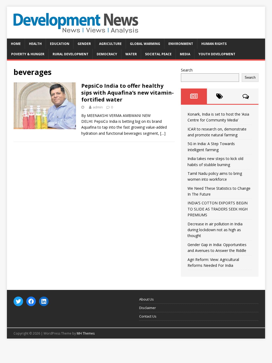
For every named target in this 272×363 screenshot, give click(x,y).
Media (185, 54)
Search (187, 70)
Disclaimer (147, 307)
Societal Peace (158, 54)
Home (16, 43)
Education (59, 43)
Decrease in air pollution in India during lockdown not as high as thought (215, 229)
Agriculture (110, 43)
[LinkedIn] (44, 301)
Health (35, 43)
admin (98, 107)
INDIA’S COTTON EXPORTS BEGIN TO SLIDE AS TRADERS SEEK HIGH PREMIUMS (218, 208)
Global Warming (145, 43)
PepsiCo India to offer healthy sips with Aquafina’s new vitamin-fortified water (127, 92)
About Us (146, 299)
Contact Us (147, 316)
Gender (84, 43)
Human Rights (214, 43)
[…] (162, 133)
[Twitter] (18, 301)
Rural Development (70, 54)
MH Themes (86, 333)
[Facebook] (31, 301)
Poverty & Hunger (27, 54)
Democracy (107, 54)
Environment (180, 43)
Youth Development (216, 54)
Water (131, 54)
